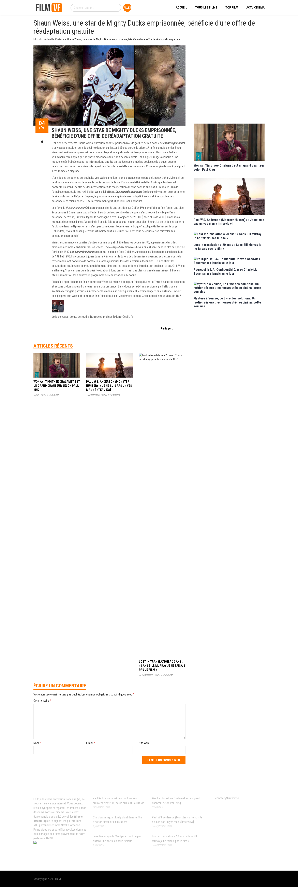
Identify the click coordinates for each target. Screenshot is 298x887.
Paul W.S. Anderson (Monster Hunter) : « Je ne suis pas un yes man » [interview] (109, 386)
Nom (37, 743)
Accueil (181, 7)
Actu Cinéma (255, 7)
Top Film (231, 7)
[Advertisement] (229, 84)
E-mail (90, 743)
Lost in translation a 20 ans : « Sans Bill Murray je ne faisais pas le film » (162, 666)
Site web (144, 743)
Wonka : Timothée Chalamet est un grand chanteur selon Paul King (56, 386)
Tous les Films (206, 7)
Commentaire (42, 700)
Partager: (167, 328)
